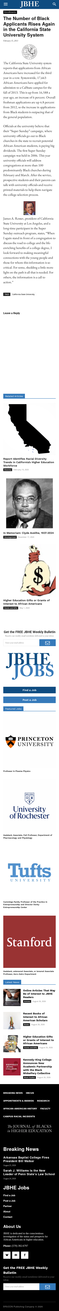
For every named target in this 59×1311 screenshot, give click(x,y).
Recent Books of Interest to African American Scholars (35, 1017)
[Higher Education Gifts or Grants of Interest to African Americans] (29, 570)
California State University (23, 294)
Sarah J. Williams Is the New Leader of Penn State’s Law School (29, 1172)
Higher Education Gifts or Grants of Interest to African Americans (26, 602)
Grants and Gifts (10, 608)
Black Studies (29, 1077)
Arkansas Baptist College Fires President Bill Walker (26, 1159)
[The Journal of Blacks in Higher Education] (29, 4)
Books (26, 1024)
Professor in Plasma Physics (16, 771)
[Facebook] (24, 1255)
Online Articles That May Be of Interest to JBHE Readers (39, 994)
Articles (27, 1001)
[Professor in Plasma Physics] (29, 741)
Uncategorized (10, 537)
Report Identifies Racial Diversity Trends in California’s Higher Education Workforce (28, 462)
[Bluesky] (6, 1255)
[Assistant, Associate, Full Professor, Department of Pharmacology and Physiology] (29, 805)
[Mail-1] (15, 1255)
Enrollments (10, 12)
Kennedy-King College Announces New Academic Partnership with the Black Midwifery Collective (37, 1066)
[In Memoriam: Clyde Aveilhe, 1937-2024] (29, 503)
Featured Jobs (13, 708)
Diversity (7, 470)
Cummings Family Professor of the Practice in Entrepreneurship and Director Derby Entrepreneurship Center (25, 905)
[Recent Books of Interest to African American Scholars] (12, 1020)
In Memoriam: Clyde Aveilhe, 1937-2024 (28, 532)
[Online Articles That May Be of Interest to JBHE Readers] (12, 997)
